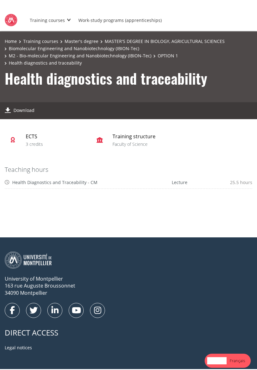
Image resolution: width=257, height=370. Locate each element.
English (216, 360)
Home (11, 41)
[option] (237, 360)
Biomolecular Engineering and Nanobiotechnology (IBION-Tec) (74, 48)
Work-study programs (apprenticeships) (120, 20)
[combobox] (217, 360)
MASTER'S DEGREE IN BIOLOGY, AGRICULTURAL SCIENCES (165, 41)
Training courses (47, 20)
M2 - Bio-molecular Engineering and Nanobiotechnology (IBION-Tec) (80, 56)
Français (237, 360)
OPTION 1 (168, 56)
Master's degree (81, 41)
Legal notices (18, 348)
